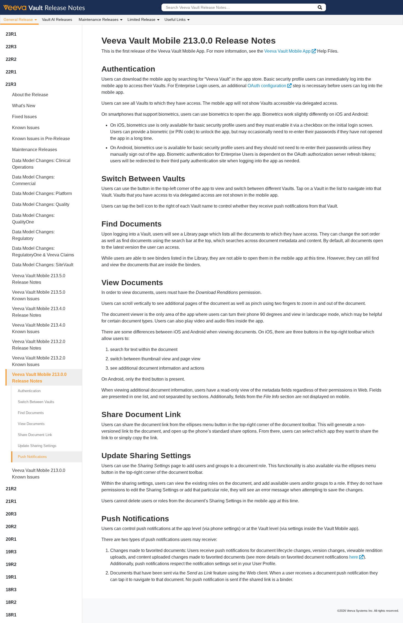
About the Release (30, 94)
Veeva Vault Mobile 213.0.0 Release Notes (39, 377)
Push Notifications (32, 457)
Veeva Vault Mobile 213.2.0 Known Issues (38, 361)
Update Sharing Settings (37, 446)
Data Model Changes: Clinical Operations (41, 163)
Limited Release (141, 19)
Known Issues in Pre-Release (41, 138)
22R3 (11, 46)
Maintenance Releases (98, 19)
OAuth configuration (267, 85)
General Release (18, 19)
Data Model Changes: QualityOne (33, 218)
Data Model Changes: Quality (40, 204)
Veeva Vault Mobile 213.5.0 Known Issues (38, 295)
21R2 (11, 488)
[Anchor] (159, 68)
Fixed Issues (24, 116)
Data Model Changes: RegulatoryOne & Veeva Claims (43, 251)
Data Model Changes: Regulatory (33, 235)
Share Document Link (35, 435)
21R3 (10, 84)
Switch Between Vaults (36, 402)
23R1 (11, 34)
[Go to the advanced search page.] (320, 7)
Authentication (29, 391)
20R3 (11, 514)
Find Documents (31, 413)
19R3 (11, 552)
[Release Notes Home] (44, 7)
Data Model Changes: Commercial (33, 180)
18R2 (11, 602)
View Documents (31, 424)
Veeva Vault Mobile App (287, 51)
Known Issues (25, 127)
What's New (23, 105)
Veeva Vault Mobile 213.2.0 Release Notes (38, 344)
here (353, 557)
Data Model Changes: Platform (42, 193)
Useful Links (175, 19)
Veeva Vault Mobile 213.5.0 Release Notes (38, 279)
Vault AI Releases (57, 19)
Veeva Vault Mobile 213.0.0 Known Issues (38, 473)
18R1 (11, 615)
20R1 (11, 539)
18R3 (11, 589)
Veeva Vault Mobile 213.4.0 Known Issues (38, 328)
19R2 (11, 564)
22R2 (11, 59)
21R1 (11, 501)
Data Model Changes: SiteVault (42, 264)
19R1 (11, 577)
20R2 (11, 526)
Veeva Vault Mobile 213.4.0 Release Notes (38, 312)
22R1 (11, 72)
